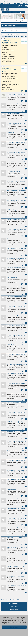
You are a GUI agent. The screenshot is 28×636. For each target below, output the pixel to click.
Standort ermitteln (10, 26)
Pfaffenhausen (14, 609)
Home (2, 9)
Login (20, 6)
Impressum (20, 624)
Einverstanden (14, 627)
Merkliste (24, 1)
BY (7, 9)
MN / (13, 12)
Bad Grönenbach (14, 603)
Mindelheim (14, 606)
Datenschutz (14, 624)
